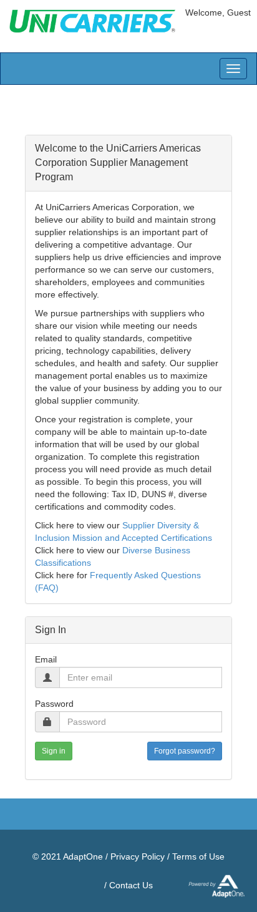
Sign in (53, 751)
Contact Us (131, 885)
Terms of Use (198, 856)
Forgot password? (184, 751)
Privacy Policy (137, 856)
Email (46, 659)
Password (54, 704)
